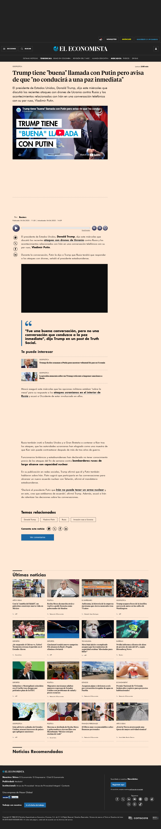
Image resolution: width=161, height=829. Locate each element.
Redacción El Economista (57, 614)
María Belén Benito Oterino (126, 737)
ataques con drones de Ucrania (64, 240)
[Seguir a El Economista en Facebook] (117, 799)
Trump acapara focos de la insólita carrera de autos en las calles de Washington (131, 606)
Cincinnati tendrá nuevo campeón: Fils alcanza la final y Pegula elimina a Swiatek (62, 647)
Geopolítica (17, 66)
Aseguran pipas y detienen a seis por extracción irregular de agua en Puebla (97, 688)
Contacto (66, 786)
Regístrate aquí (118, 785)
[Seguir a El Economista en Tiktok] (140, 804)
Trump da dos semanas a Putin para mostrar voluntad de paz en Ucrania (72, 363)
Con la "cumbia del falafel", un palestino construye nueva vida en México (28, 606)
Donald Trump (30, 519)
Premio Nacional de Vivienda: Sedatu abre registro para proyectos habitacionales (132, 688)
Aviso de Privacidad (25, 786)
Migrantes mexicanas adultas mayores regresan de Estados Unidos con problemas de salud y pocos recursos (62, 689)
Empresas (119, 641)
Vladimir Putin (49, 519)
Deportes (16, 641)
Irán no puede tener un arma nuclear (80, 489)
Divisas (135, 58)
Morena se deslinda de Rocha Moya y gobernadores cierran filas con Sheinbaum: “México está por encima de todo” (63, 730)
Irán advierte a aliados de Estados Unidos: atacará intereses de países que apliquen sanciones (28, 729)
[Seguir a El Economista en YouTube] (134, 799)
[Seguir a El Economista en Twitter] (123, 799)
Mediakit (18, 781)
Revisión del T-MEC (81, 58)
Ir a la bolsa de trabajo (35, 805)
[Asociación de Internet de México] (155, 818)
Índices (126, 58)
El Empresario (87, 600)
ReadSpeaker (86, 230)
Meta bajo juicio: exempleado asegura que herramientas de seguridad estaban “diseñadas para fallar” (97, 648)
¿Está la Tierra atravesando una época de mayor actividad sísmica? (131, 728)
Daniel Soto (18, 655)
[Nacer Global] (10, 797)
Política (50, 600)
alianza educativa (100, 58)
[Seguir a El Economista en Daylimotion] (151, 799)
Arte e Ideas (17, 600)
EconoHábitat (122, 682)
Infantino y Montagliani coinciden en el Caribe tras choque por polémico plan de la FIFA (28, 688)
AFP (16, 614)
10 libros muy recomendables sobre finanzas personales (98, 728)
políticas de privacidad (136, 789)
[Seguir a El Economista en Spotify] (140, 799)
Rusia (64, 519)
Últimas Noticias (30, 58)
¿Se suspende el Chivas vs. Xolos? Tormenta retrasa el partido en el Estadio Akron (27, 647)
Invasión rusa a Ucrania (83, 519)
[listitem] (16, 228)
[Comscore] (138, 818)
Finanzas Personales (90, 724)
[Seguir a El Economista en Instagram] (146, 799)
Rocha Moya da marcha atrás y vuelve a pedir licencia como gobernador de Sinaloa (61, 606)
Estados (85, 682)
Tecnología (86, 641)
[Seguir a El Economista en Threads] (134, 804)
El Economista (25, 777)
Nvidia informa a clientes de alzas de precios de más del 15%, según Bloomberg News (131, 647)
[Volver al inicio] (50, 772)
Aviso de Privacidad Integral (47, 786)
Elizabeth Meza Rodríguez (91, 614)
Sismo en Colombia (61, 58)
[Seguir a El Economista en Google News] (128, 804)
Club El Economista (55, 777)
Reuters (121, 655)
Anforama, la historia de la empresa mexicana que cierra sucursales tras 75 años (98, 606)
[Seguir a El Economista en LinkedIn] (128, 799)
